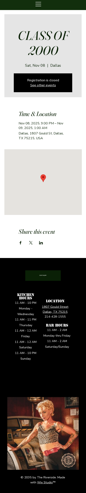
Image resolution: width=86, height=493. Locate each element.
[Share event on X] (31, 242)
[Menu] (39, 4)
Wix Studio (45, 482)
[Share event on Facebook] (21, 242)
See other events (43, 85)
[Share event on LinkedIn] (41, 242)
